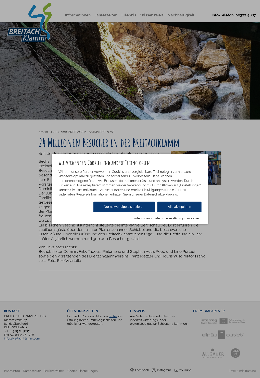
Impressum (194, 218)
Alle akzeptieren (179, 207)
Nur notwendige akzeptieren (124, 207)
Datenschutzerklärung (168, 218)
